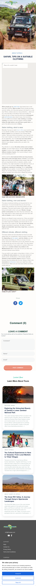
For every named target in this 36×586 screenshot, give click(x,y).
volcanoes (13, 262)
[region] (18, 573)
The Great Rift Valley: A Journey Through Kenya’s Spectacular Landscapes (17, 499)
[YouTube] (8, 535)
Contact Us (6, 547)
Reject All (18, 582)
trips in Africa (20, 130)
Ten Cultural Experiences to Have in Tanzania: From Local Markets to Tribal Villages (18, 454)
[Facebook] (11, 535)
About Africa (17, 53)
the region (15, 238)
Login (32, 3)
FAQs (4, 544)
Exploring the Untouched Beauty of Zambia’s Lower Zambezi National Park (17, 410)
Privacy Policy (7, 549)
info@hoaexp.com (10, 532)
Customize (18, 578)
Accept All (18, 573)
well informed (8, 117)
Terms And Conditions (9, 552)
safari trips (16, 106)
